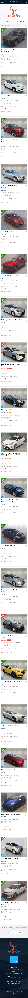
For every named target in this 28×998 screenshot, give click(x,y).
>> (20, 932)
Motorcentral (18, 993)
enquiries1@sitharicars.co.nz (14, 973)
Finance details (4, 64)
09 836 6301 (8, 21)
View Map (22, 21)
